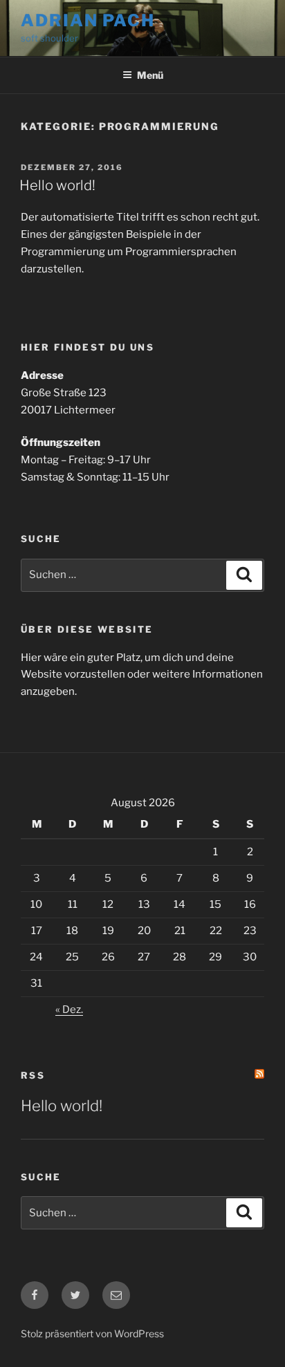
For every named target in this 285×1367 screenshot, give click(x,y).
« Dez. (69, 1009)
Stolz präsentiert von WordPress (92, 1333)
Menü (150, 75)
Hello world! (57, 185)
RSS (33, 1075)
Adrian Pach (88, 20)
